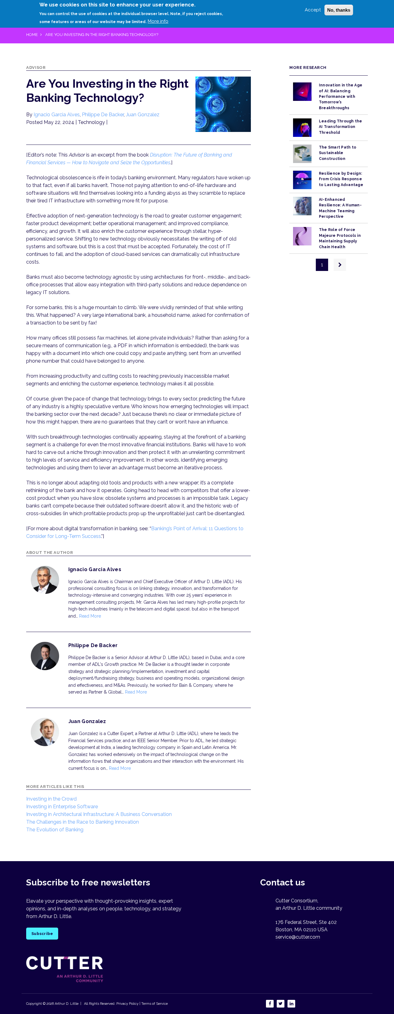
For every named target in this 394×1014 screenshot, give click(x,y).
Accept (313, 10)
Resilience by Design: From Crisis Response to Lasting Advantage (341, 179)
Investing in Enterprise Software (62, 806)
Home (32, 34)
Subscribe (42, 933)
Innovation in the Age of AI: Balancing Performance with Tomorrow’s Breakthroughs (340, 96)
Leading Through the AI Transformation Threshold (340, 127)
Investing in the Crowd (51, 799)
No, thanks (338, 10)
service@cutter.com (297, 937)
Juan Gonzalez (142, 114)
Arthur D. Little (66, 1004)
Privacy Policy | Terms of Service (142, 1004)
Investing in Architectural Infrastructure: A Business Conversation (99, 814)
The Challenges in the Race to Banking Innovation (82, 822)
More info (158, 21)
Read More (90, 616)
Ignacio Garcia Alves (57, 114)
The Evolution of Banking (54, 830)
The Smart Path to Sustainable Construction (337, 153)
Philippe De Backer (103, 114)
